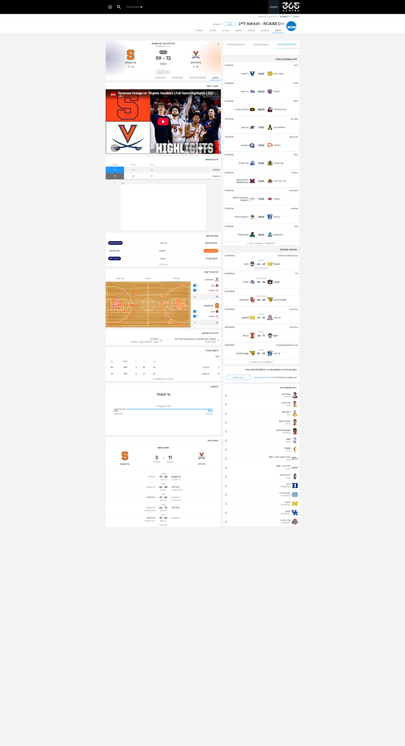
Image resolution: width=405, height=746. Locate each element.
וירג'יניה (216, 170)
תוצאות (273, 6)
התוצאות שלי (132, 6)
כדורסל (296, 16)
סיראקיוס (216, 176)
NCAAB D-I (285, 16)
